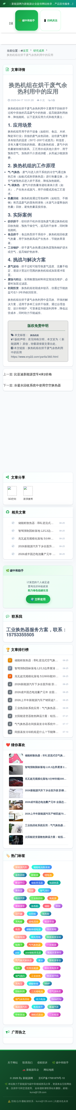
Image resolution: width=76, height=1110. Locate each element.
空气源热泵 (55, 991)
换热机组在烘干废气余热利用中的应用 (30, 55)
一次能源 (51, 944)
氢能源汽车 (21, 1006)
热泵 (17, 929)
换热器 (39, 176)
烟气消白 (44, 890)
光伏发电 (51, 929)
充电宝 (18, 983)
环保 (59, 299)
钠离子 (18, 944)
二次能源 (54, 1014)
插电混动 (33, 921)
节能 (54, 239)
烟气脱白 (20, 975)
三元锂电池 (37, 991)
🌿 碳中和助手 (26, 20)
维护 (59, 279)
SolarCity (56, 999)
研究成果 (38, 50)
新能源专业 (55, 960)
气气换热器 (35, 944)
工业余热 (36, 975)
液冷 (40, 960)
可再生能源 (32, 968)
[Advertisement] (38, 432)
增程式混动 (37, 1014)
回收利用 (20, 991)
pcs (17, 952)
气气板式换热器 (23, 960)
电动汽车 (20, 898)
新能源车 (20, 905)
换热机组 (13, 108)
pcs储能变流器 (33, 952)
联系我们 (27, 1062)
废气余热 (32, 108)
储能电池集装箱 (42, 867)
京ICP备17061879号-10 (51, 1078)
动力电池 (40, 999)
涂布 (17, 968)
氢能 (31, 890)
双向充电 (36, 937)
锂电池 (48, 874)
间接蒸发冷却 (54, 937)
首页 (25, 50)
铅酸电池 (20, 937)
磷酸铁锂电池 (34, 929)
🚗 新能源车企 (30, 1069)
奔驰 (58, 905)
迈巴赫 (18, 913)
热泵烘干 (32, 234)
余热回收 (43, 136)
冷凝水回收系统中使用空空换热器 (37, 385)
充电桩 (18, 921)
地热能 (45, 913)
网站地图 (49, 1069)
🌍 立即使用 (38, 599)
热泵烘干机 (53, 975)
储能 (47, 905)
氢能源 (52, 898)
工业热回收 (37, 898)
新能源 (34, 874)
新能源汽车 (21, 867)
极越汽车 (54, 1006)
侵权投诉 (42, 1062)
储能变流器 (37, 882)
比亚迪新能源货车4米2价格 (33, 374)
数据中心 (20, 882)
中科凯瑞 (20, 1014)
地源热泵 (54, 882)
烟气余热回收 (22, 999)
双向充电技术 (52, 968)
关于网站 (13, 1062)
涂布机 (34, 905)
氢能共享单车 (54, 952)
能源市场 (49, 921)
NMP (47, 983)
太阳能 (32, 913)
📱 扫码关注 (50, 20)
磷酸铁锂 (33, 983)
